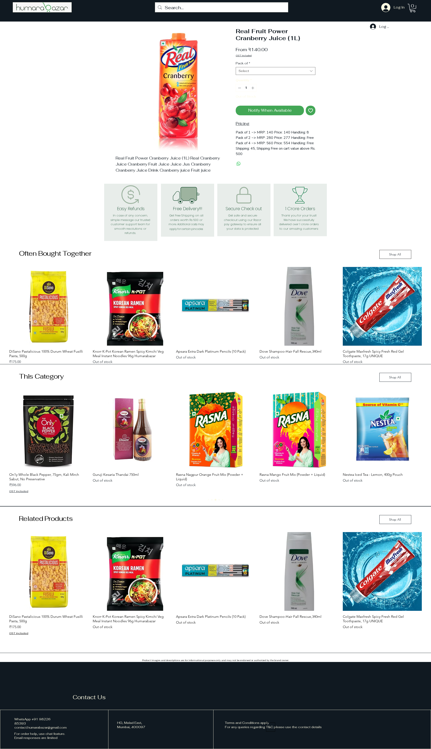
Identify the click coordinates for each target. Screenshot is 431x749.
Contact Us (89, 697)
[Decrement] (239, 88)
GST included (244, 55)
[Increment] (253, 88)
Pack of (243, 63)
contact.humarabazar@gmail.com (40, 727)
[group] (215, 318)
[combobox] (275, 71)
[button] (413, 8)
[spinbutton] (246, 88)
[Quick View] (48, 306)
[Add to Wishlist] (310, 110)
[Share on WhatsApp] (238, 163)
